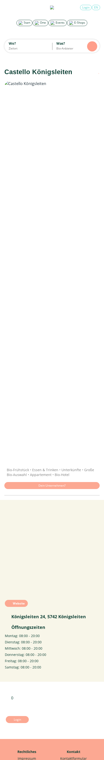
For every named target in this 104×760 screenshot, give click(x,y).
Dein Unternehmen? (52, 485)
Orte (42, 23)
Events (60, 23)
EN (96, 7)
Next (91, 271)
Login (85, 7)
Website (18, 603)
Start (26, 23)
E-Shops (79, 23)
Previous (12, 271)
